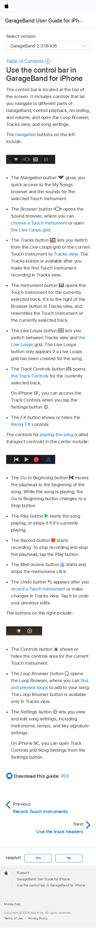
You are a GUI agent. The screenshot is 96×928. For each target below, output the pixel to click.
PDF (65, 776)
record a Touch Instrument (38, 589)
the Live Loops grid (30, 230)
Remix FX (20, 424)
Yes (38, 858)
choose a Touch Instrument (39, 223)
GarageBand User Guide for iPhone (46, 20)
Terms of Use (13, 918)
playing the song (56, 434)
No (69, 858)
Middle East (12, 904)
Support (23, 873)
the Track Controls (30, 376)
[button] (28, 61)
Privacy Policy (38, 918)
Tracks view (65, 254)
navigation (25, 134)
